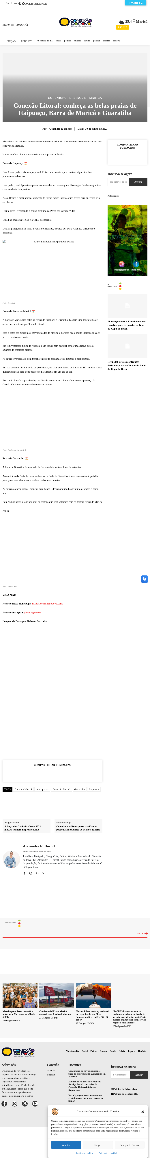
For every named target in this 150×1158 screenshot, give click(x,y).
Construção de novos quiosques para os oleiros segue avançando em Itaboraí (87, 1073)
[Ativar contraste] (20, 4)
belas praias (42, 789)
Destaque (77, 98)
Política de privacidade (108, 1153)
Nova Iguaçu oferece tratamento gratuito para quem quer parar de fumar (85, 1098)
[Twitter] (35, 773)
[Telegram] (77, 773)
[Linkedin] (52, 773)
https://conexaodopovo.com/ (47, 603)
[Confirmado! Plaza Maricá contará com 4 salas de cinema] (56, 995)
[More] (140, 156)
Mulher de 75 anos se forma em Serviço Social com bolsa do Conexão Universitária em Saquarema (84, 1086)
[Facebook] (27, 773)
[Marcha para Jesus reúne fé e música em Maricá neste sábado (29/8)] (20, 995)
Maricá (95, 98)
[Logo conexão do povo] (75, 22)
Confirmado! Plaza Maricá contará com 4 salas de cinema (55, 1013)
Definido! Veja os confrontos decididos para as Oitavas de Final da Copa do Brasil (127, 365)
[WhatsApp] (44, 773)
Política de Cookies (84, 1153)
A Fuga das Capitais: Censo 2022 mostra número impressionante (22, 828)
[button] (143, 1111)
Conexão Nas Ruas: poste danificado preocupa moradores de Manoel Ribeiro (78, 828)
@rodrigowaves (32, 612)
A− (15, 3)
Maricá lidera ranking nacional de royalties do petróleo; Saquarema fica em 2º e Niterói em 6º (92, 1015)
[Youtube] (35, 1104)
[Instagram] (30, 873)
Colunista (57, 98)
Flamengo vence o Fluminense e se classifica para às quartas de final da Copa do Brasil (126, 325)
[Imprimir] (69, 773)
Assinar (138, 182)
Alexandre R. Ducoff (60, 128)
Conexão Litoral (61, 789)
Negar (97, 1145)
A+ (7, 3)
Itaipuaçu (94, 789)
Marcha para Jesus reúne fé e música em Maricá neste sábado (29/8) (19, 1014)
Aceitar (66, 1145)
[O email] (61, 773)
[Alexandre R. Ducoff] (11, 859)
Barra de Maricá (23, 789)
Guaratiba (79, 789)
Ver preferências (129, 1145)
